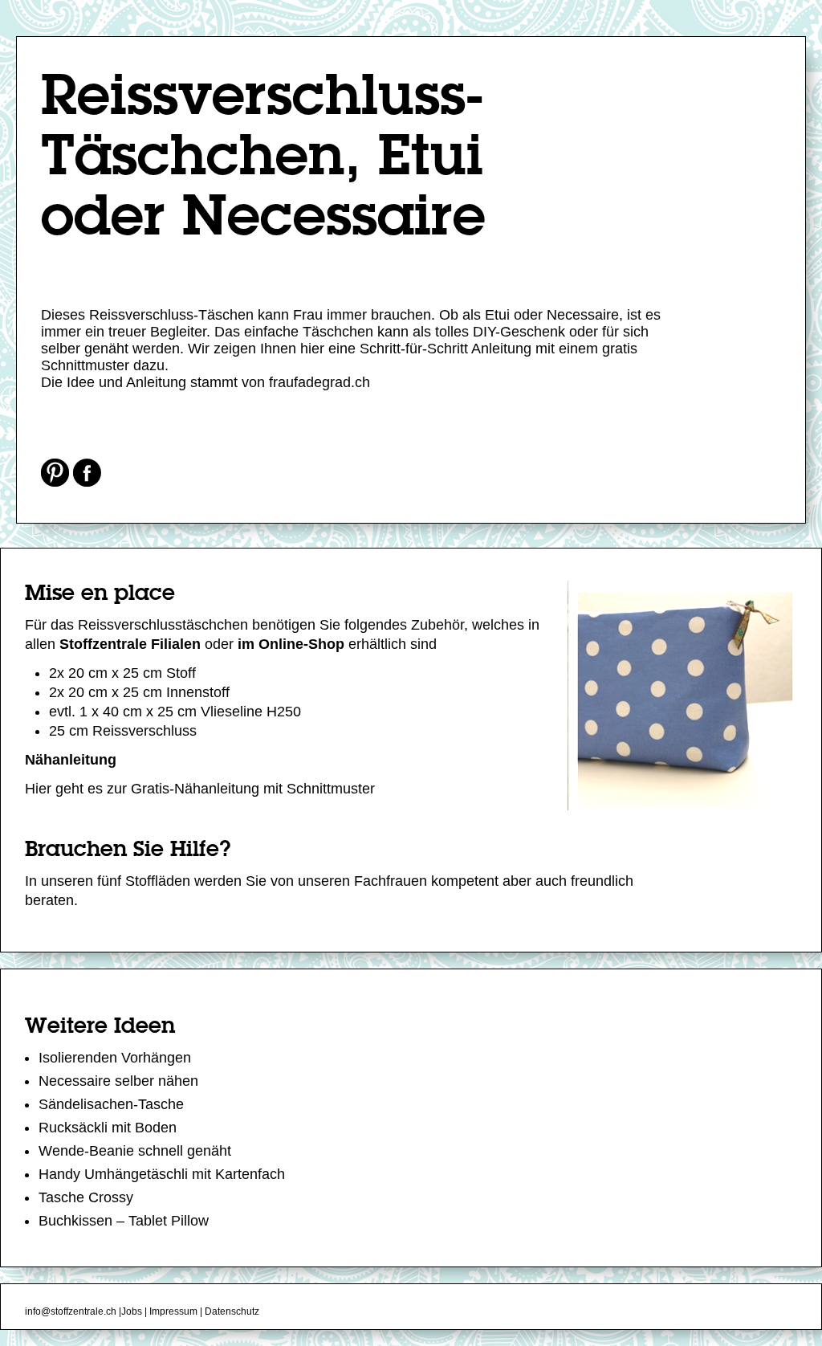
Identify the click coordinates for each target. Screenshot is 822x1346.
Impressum (173, 1311)
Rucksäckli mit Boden (108, 1128)
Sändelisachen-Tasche (111, 1104)
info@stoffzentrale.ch (70, 1311)
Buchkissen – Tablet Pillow (124, 1221)
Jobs (131, 1311)
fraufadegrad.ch (319, 382)
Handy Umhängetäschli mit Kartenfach (162, 1174)
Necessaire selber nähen (118, 1081)
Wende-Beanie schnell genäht (135, 1151)
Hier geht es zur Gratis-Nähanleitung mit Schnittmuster (200, 789)
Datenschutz (232, 1311)
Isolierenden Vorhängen (115, 1058)
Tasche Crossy (86, 1197)
